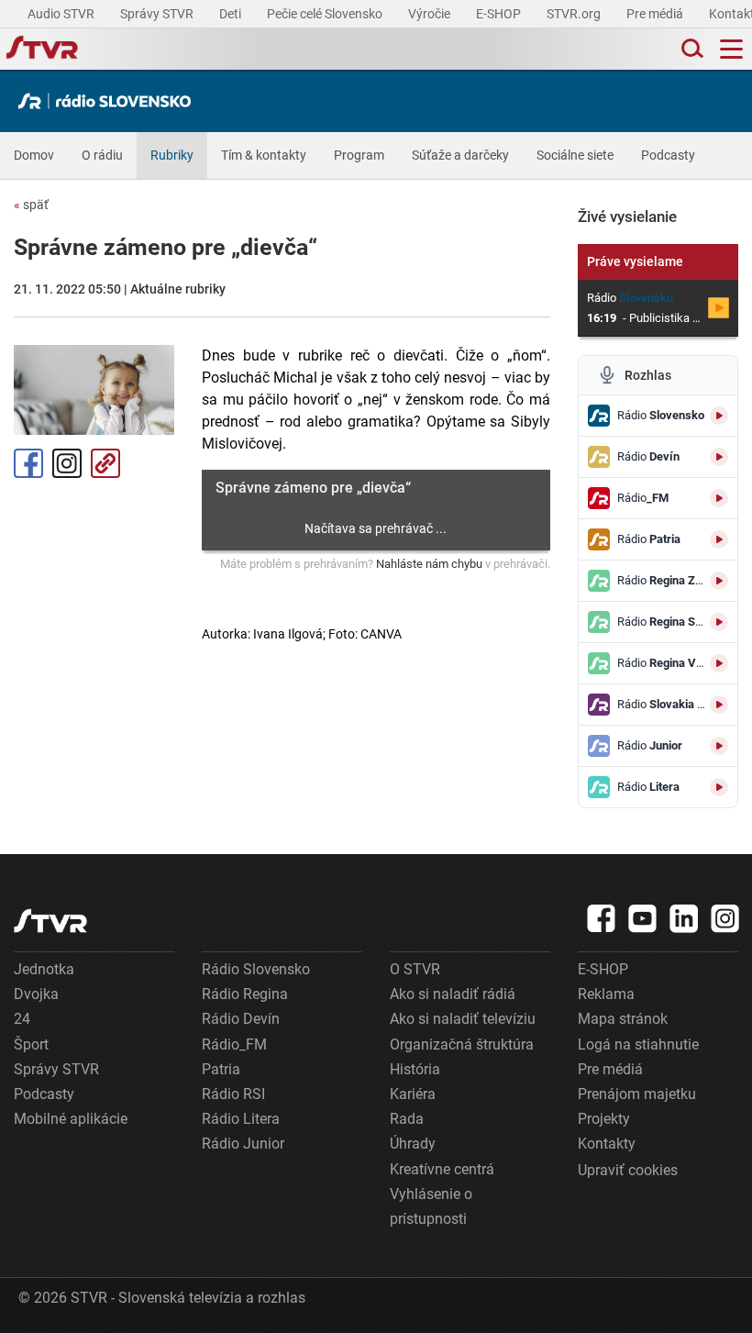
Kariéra (413, 1094)
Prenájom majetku (637, 1094)
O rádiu (102, 155)
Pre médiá (656, 13)
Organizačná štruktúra (462, 1044)
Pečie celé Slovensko (326, 13)
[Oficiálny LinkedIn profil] (684, 918)
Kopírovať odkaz (105, 463)
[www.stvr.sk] (50, 920)
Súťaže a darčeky (460, 155)
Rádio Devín (241, 1019)
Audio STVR (62, 13)
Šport (31, 1044)
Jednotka (44, 969)
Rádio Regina (245, 994)
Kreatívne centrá (442, 1169)
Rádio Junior (243, 1143)
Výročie (430, 13)
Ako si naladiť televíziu (463, 1019)
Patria (221, 1069)
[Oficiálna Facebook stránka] (601, 918)
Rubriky (172, 155)
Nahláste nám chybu (429, 564)
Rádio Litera (241, 1118)
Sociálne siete (575, 155)
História (415, 1069)
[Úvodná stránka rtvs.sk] (42, 49)
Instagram (67, 463)
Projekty (604, 1118)
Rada (407, 1118)
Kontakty (607, 1143)
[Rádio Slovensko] (109, 101)
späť (31, 204)
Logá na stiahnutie (638, 1044)
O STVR (415, 969)
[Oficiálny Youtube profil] (643, 918)
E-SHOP (500, 13)
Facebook (28, 463)
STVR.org (575, 13)
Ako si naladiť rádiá (452, 994)
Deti (231, 13)
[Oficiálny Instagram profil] (725, 918)
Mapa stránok (623, 1019)
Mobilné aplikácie (70, 1118)
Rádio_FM (234, 1044)
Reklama (606, 994)
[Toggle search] (690, 49)
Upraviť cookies (628, 1170)
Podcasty (668, 155)
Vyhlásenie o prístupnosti (431, 1206)
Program (359, 155)
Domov (34, 155)
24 (22, 1019)
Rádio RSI (233, 1094)
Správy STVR (158, 13)
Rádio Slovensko (256, 969)
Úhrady (413, 1143)
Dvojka (36, 994)
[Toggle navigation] (731, 49)
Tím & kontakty (263, 155)
